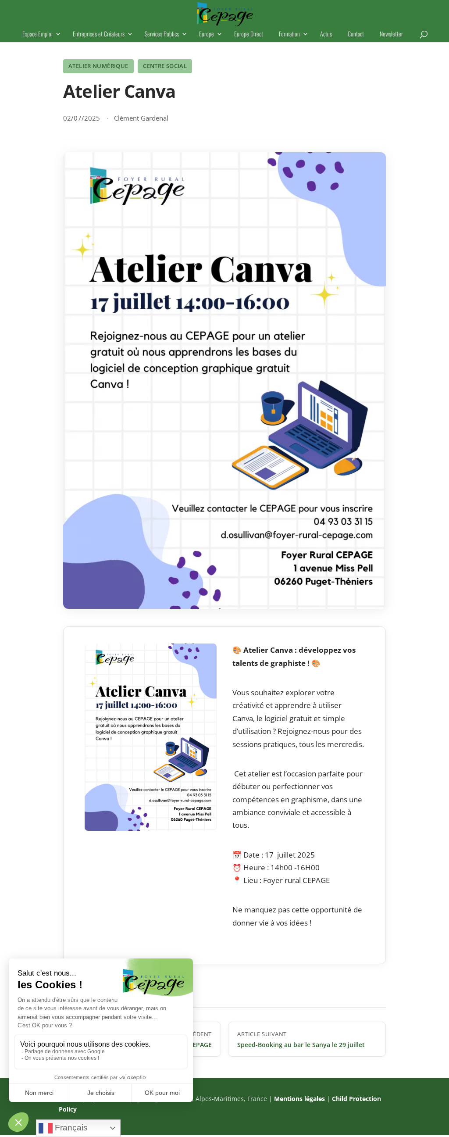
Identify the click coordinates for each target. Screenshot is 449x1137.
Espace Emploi (37, 34)
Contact (356, 34)
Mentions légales (299, 1098)
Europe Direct (248, 34)
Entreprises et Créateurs (99, 34)
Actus (326, 34)
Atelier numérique (98, 66)
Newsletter (391, 34)
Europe (206, 34)
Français (70, 1127)
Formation (289, 34)
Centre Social (165, 66)
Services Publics (162, 34)
